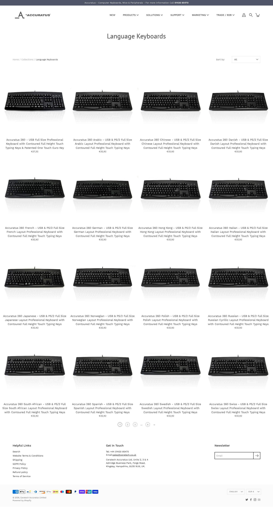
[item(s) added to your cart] (257, 15)
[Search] (250, 15)
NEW (112, 15)
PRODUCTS (129, 15)
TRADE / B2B (224, 15)
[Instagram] (255, 499)
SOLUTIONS (153, 15)
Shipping (17, 460)
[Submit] (256, 455)
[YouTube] (259, 499)
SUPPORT (175, 15)
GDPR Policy (19, 464)
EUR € (251, 492)
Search (16, 451)
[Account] (243, 15)
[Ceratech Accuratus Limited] (32, 15)
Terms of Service (21, 476)
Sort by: (220, 59)
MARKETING (199, 15)
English (233, 492)
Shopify (27, 500)
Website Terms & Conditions (28, 455)
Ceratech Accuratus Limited (33, 497)
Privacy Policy (20, 468)
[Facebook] (251, 499)
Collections (27, 59)
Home (16, 59)
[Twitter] (247, 499)
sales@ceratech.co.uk (124, 455)
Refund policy (20, 472)
